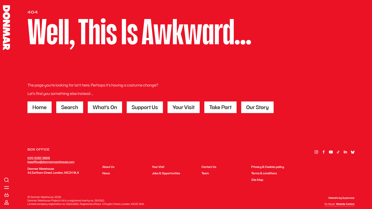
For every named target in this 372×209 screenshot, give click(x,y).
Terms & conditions (264, 173)
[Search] (6, 180)
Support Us (145, 108)
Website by (341, 198)
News (106, 173)
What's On (105, 108)
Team (205, 173)
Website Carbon (345, 204)
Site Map (257, 180)
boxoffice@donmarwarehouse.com (50, 162)
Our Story (257, 108)
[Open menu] (6, 187)
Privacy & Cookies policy (267, 167)
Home (39, 108)
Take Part (220, 108)
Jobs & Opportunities (166, 173)
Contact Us (209, 167)
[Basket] (6, 195)
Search (69, 108)
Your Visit (183, 108)
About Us (108, 167)
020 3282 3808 (38, 158)
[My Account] (6, 202)
